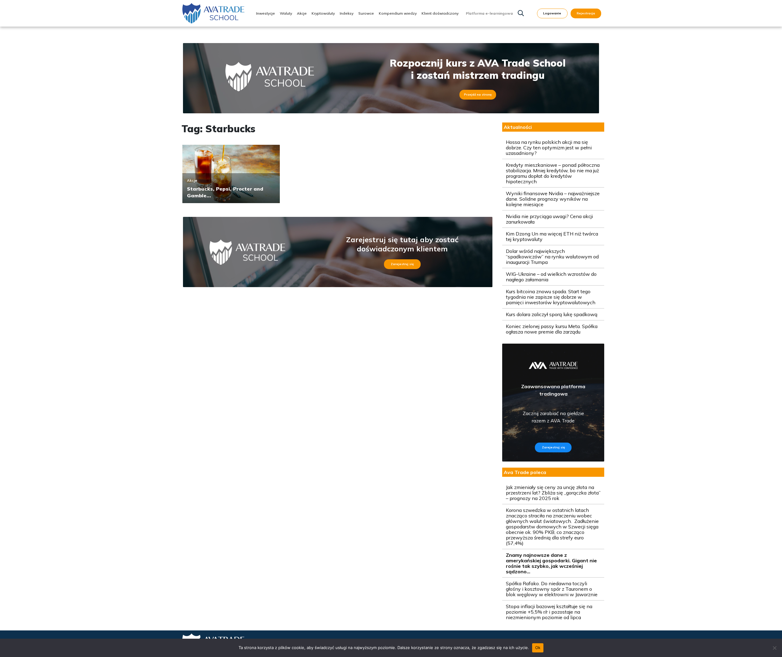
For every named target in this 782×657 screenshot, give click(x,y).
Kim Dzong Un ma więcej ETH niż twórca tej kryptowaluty (552, 236)
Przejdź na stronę (477, 95)
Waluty (286, 13)
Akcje (302, 13)
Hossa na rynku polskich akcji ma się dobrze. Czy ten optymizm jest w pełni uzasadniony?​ (549, 147)
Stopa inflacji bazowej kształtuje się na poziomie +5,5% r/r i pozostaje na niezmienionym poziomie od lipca (549, 611)
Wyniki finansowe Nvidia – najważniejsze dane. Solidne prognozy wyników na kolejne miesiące (553, 198)
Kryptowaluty (323, 13)
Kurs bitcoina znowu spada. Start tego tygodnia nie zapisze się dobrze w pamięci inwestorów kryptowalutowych (550, 296)
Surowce (366, 13)
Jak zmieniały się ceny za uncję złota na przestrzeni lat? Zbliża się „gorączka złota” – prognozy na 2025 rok (553, 492)
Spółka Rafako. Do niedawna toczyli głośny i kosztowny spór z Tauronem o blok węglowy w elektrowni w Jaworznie (551, 588)
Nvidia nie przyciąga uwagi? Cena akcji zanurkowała (549, 219)
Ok (538, 647)
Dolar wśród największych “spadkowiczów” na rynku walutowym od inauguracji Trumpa (552, 256)
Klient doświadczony (440, 13)
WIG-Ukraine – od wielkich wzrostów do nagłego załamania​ (551, 277)
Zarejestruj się (402, 264)
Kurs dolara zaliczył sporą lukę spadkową (551, 314)
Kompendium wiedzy (398, 13)
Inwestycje (265, 13)
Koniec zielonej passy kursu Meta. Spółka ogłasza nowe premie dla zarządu (551, 329)
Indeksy (346, 13)
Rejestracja (586, 13)
